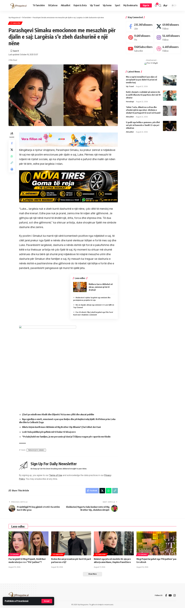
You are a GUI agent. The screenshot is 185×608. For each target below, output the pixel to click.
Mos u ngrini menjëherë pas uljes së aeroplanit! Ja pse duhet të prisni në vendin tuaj (141, 80)
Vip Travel (130, 86)
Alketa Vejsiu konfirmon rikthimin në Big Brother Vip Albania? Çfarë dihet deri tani (61, 427)
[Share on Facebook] (12, 143)
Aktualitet (130, 117)
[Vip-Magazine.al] (18, 5)
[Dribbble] (167, 48)
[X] (167, 26)
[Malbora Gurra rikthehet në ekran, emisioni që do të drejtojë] (80, 287)
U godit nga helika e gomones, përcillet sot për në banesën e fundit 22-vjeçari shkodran (143, 125)
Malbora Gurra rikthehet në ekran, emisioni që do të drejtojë (101, 287)
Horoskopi (130, 101)
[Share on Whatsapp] (12, 156)
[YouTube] (170, 595)
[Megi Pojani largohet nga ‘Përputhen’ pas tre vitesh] (156, 543)
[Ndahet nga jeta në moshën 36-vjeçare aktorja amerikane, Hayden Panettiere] (114, 543)
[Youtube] (140, 48)
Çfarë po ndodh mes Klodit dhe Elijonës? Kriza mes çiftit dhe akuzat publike (58, 414)
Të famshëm (15, 23)
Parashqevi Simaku (36, 450)
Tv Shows (14, 554)
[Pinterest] (140, 37)
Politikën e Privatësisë (16, 601)
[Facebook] (140, 26)
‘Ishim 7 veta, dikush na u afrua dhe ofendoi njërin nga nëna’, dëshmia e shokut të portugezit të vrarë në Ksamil (143, 110)
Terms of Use (55, 475)
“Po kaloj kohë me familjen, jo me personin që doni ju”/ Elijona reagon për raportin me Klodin (66, 436)
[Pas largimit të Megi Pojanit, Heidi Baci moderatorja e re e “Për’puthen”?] (28, 543)
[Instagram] (167, 37)
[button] (46, 601)
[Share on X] (12, 149)
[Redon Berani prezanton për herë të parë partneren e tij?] (71, 543)
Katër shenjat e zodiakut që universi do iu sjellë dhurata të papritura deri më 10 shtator (143, 95)
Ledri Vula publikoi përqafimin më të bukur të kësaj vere (49, 432)
